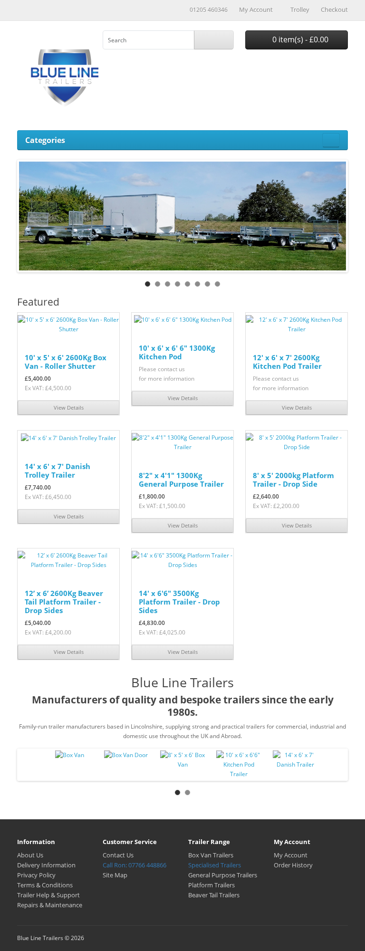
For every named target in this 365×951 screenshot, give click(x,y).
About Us (30, 855)
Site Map (115, 875)
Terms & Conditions (45, 885)
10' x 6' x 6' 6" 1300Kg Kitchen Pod (177, 352)
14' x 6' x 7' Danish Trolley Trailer (57, 470)
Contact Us (118, 855)
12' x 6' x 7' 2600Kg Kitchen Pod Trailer (287, 362)
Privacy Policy (36, 875)
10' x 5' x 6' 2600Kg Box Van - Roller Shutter (65, 362)
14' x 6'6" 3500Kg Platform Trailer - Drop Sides (179, 601)
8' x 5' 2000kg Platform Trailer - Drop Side (293, 480)
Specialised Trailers (214, 865)
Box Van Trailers (210, 855)
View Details (69, 407)
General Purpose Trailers (222, 875)
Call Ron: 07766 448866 (134, 865)
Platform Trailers (211, 885)
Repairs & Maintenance (49, 905)
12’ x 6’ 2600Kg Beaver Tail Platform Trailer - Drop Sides (64, 601)
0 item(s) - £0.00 (299, 39)
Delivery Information (46, 865)
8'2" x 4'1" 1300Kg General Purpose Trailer (181, 480)
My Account (290, 855)
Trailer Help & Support (48, 895)
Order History (293, 865)
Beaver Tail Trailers (214, 895)
